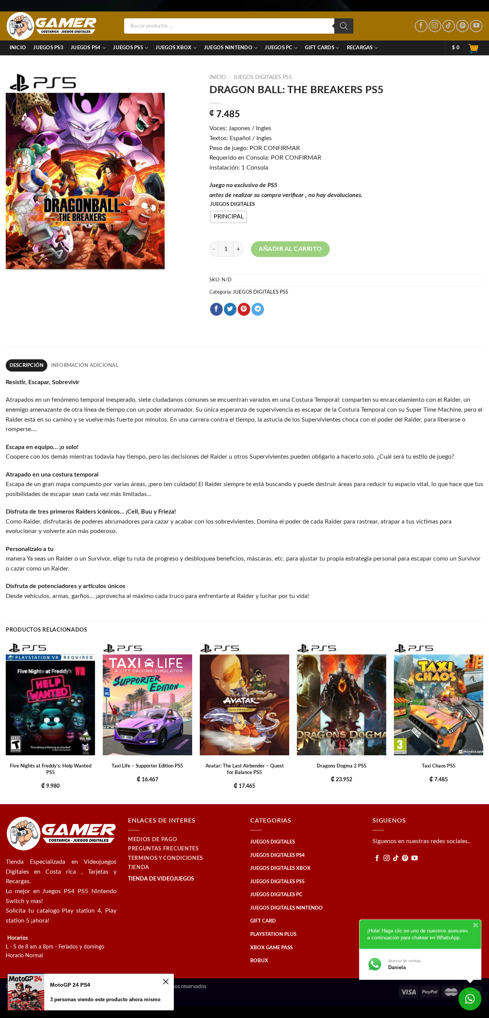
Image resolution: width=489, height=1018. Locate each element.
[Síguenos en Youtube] (476, 26)
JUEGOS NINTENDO (228, 47)
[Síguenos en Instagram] (435, 26)
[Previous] (6, 722)
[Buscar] (343, 26)
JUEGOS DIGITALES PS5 (262, 77)
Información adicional (84, 365)
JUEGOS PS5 (128, 47)
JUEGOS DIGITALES (232, 204)
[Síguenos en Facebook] (421, 26)
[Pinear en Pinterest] (244, 309)
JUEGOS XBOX (173, 47)
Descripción (27, 365)
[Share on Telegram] (257, 309)
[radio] (228, 217)
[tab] (26, 365)
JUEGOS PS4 (86, 47)
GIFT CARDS (319, 47)
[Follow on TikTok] (448, 26)
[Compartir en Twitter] (230, 309)
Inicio (18, 47)
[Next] (483, 722)
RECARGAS (360, 47)
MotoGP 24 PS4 (70, 985)
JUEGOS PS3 (48, 47)
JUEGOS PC (278, 47)
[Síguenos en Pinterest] (462, 26)
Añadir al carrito (290, 249)
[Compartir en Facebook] (216, 309)
